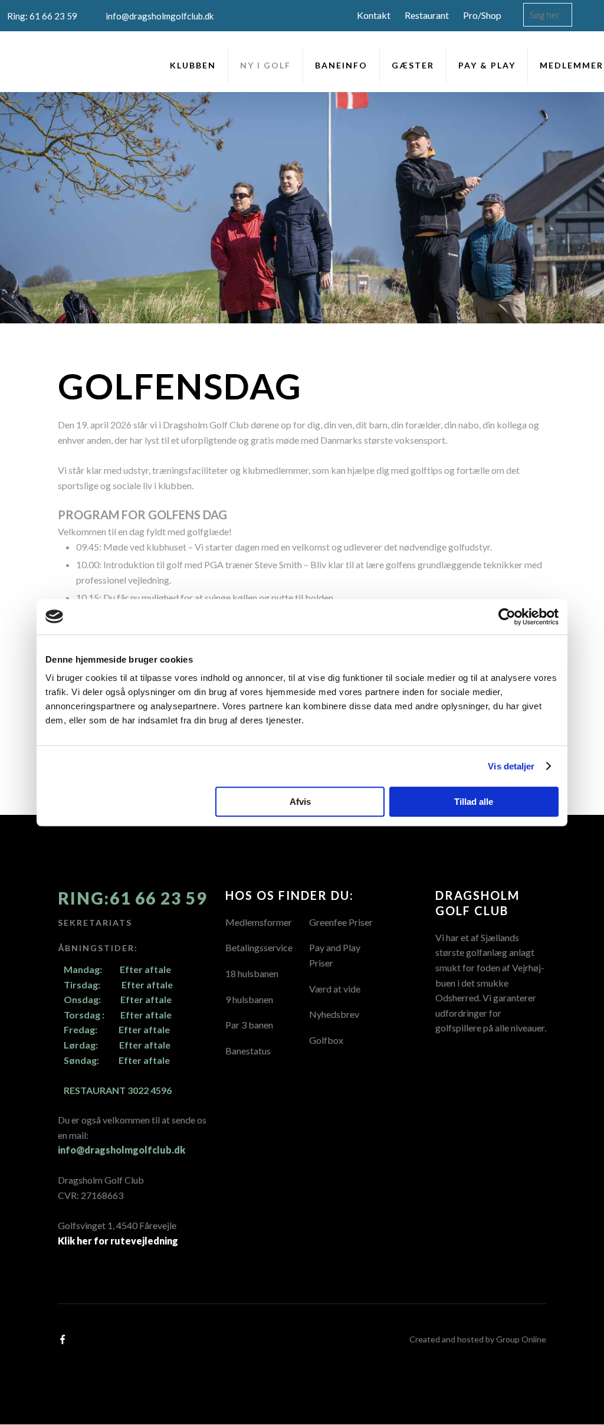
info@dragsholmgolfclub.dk (121, 1149)
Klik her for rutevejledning (118, 1240)
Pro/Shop (482, 15)
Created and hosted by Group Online (477, 1339)
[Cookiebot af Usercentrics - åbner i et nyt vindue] (507, 616)
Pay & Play (487, 65)
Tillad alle (473, 802)
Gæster (413, 65)
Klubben (193, 65)
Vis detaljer (511, 766)
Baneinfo (341, 65)
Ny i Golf (265, 65)
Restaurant (427, 15)
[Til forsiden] (30, 62)
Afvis (300, 802)
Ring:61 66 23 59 (132, 898)
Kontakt (373, 15)
